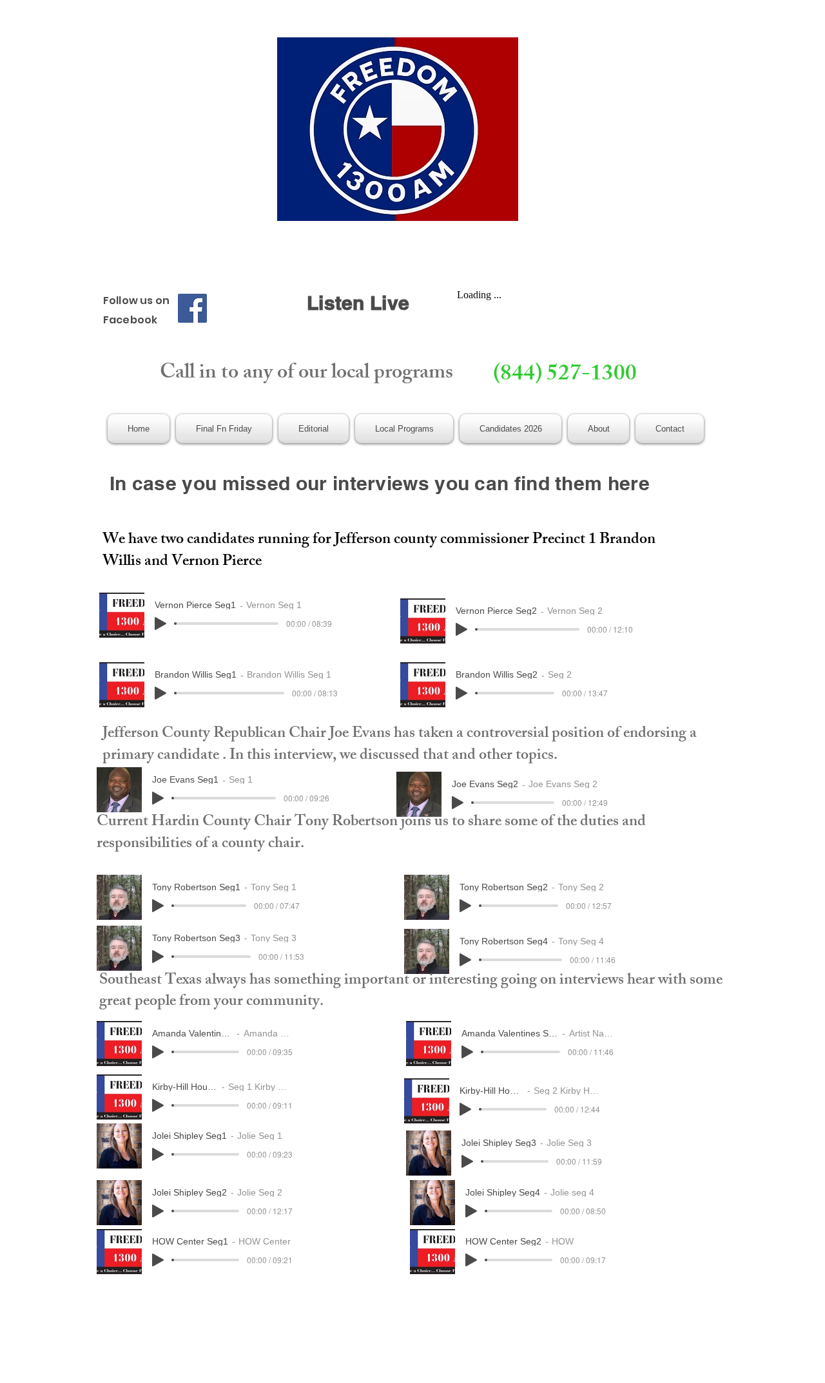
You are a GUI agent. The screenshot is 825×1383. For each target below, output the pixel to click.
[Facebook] (192, 308)
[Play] (160, 623)
